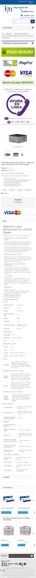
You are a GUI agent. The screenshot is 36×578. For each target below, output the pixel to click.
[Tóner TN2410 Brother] (8, 498)
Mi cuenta (5, 565)
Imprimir (6, 193)
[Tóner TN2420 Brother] (25, 498)
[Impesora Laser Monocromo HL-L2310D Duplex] (7, 155)
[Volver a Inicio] (3, 34)
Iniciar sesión (23, 1)
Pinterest (28, 190)
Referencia (4, 168)
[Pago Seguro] (18, 65)
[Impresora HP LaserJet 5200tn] (8, 531)
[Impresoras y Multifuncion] (18, 9)
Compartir (12, 190)
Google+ (20, 190)
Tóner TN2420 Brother (24, 508)
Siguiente (23, 155)
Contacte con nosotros (31, 2)
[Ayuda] (18, 104)
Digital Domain (26, 568)
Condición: (4, 170)
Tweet (5, 190)
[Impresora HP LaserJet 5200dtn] (25, 531)
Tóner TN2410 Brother (7, 508)
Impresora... (4, 540)
